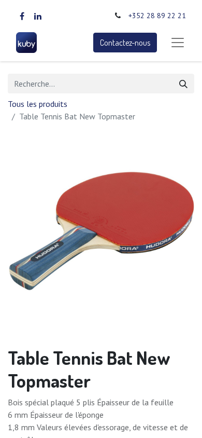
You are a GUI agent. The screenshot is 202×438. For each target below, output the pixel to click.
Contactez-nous (125, 42)
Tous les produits (37, 104)
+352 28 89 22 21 (157, 15)
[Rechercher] (183, 83)
